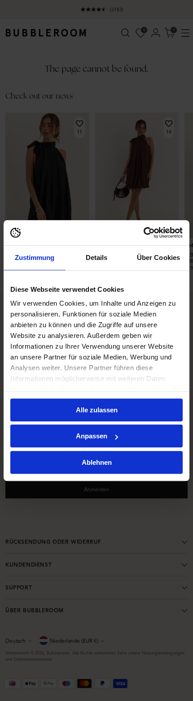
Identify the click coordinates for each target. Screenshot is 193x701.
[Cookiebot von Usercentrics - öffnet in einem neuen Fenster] (143, 232)
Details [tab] (97, 257)
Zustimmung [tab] (35, 257)
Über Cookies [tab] (158, 257)
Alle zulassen (97, 410)
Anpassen (91, 436)
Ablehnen (97, 462)
